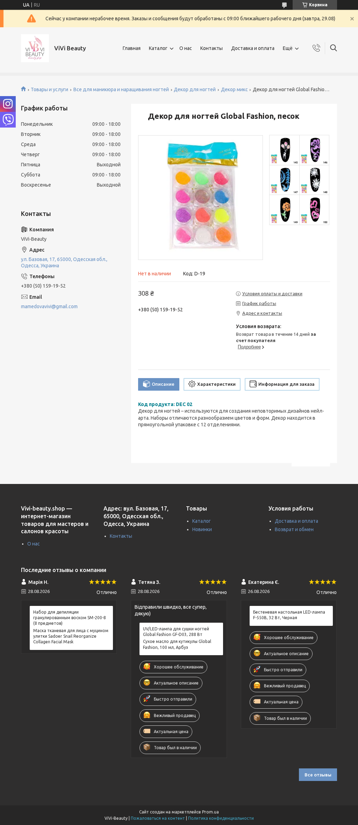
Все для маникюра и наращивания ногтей (121, 89)
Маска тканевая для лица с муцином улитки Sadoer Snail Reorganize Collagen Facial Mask (70, 636)
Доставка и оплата (252, 48)
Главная (132, 48)
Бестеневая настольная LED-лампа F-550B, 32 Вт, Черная (289, 615)
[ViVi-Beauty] (35, 48)
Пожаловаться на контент (158, 818)
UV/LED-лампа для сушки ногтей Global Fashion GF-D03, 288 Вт (176, 632)
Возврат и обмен (294, 529)
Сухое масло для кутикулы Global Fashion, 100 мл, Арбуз (177, 644)
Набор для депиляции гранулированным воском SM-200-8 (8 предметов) (69, 617)
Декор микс (234, 89)
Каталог (158, 48)
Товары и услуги (49, 89)
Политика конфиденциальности (221, 818)
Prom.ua (210, 812)
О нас (185, 48)
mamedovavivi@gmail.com (49, 306)
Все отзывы (318, 774)
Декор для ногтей (195, 89)
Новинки (202, 529)
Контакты (211, 48)
